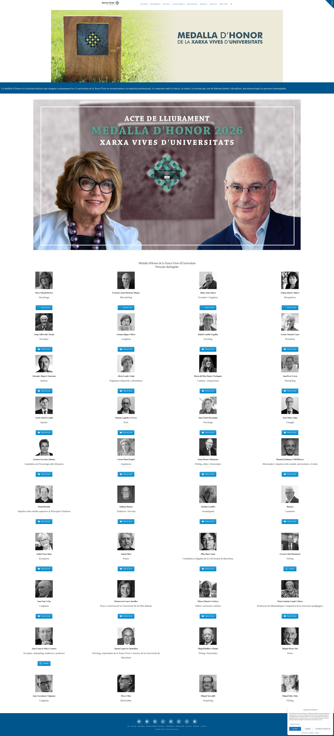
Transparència (170, 726)
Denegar (307, 728)
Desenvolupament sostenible (155, 726)
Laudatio (291, 569)
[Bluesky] (155, 721)
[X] (147, 721)
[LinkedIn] (171, 721)
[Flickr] (194, 721)
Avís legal (189, 726)
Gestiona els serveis (295, 724)
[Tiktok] (163, 721)
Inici (128, 726)
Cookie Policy (305, 732)
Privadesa (311, 732)
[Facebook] (139, 721)
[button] (329, 4)
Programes (141, 726)
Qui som (133, 726)
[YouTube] (179, 721)
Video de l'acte (45, 307)
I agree (167, 177)
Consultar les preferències (323, 728)
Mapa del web (180, 726)
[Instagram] (187, 721)
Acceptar (295, 728)
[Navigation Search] (230, 3)
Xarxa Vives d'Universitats (172, 729)
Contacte (317, 732)
